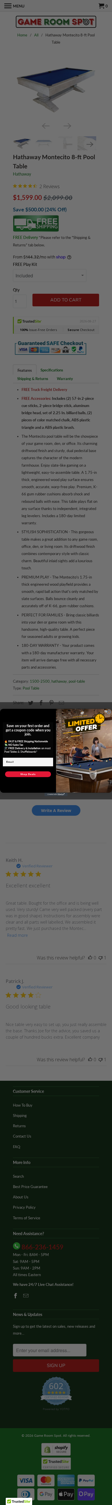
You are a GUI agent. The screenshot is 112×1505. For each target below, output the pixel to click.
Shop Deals (28, 774)
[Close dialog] (109, 712)
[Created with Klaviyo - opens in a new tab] (56, 794)
